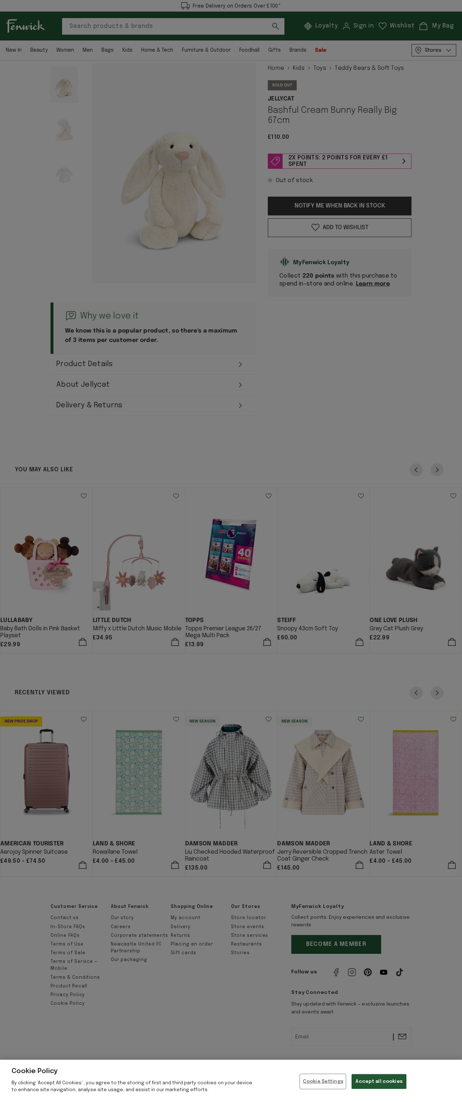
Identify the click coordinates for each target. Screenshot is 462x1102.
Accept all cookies (379, 1081)
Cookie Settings (323, 1081)
